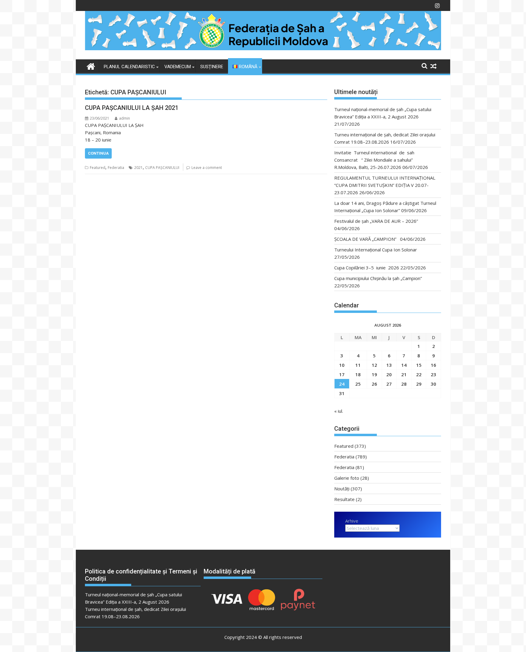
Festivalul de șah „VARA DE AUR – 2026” (376, 221)
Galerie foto (346, 478)
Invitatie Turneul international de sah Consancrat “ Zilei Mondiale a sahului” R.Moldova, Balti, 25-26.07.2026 (376, 159)
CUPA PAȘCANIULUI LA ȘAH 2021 (131, 107)
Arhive (351, 521)
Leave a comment (206, 167)
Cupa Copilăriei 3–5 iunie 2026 (366, 268)
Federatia (116, 167)
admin (124, 118)
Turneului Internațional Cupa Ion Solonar (375, 250)
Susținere (211, 66)
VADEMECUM (177, 66)
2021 (138, 167)
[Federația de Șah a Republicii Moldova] (263, 48)
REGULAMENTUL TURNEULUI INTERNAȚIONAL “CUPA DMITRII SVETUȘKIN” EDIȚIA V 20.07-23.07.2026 (384, 185)
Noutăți (341, 488)
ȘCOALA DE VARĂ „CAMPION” (366, 239)
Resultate (344, 499)
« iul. (338, 411)
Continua (98, 153)
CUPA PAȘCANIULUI (162, 167)
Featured (97, 167)
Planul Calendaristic (129, 66)
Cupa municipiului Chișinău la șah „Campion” (378, 278)
